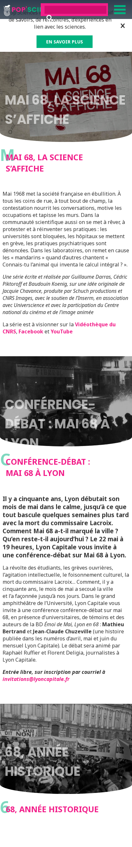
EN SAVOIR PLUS (64, 42)
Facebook (31, 331)
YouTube (62, 331)
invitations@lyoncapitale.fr (36, 679)
